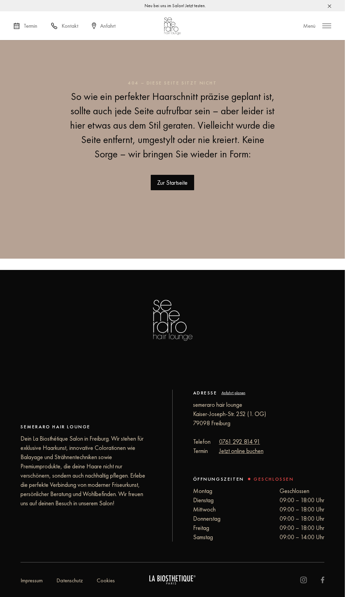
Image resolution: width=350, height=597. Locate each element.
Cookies (106, 580)
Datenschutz (69, 580)
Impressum (32, 580)
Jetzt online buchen (241, 451)
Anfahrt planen (233, 392)
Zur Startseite (172, 182)
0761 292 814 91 (239, 441)
